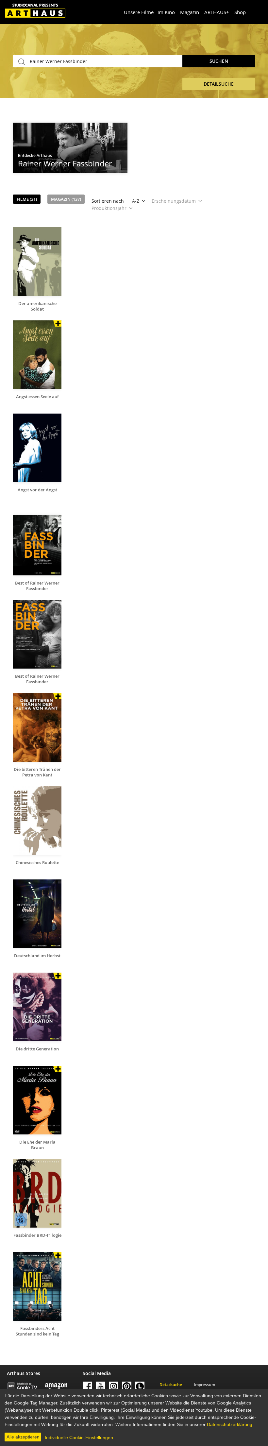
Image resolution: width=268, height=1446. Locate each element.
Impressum (204, 1384)
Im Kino (166, 12)
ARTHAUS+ (216, 12)
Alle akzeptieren (23, 1436)
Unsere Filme (139, 12)
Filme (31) (27, 199)
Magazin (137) (66, 199)
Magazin (189, 12)
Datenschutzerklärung (229, 1424)
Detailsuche (170, 1384)
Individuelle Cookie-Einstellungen (79, 1437)
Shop (240, 12)
